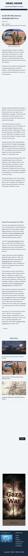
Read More (14, 523)
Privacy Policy (19, 541)
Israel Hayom (5, 261)
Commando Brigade (13, 241)
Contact (17, 539)
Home (17, 535)
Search (22, 438)
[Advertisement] (14, 91)
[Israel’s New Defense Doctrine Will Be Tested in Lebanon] (14, 388)
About (17, 537)
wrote (18, 130)
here (13, 114)
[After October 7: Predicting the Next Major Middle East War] (14, 368)
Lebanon (5, 328)
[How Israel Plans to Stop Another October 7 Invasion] (14, 347)
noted (8, 297)
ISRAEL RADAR (14, 3)
